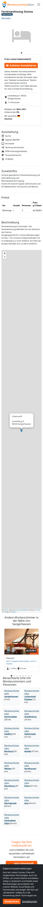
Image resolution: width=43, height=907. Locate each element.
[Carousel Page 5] (23, 675)
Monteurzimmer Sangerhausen (27, 18)
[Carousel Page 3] (17, 675)
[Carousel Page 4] (20, 675)
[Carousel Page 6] (25, 675)
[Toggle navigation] (39, 4)
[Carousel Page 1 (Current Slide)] (11, 676)
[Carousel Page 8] (31, 675)
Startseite (5, 18)
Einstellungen (29, 901)
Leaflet (5, 610)
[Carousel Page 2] (14, 675)
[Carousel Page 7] (28, 675)
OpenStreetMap (22, 610)
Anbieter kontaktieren (23, 65)
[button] (21, 430)
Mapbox (13, 612)
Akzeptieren (11, 901)
